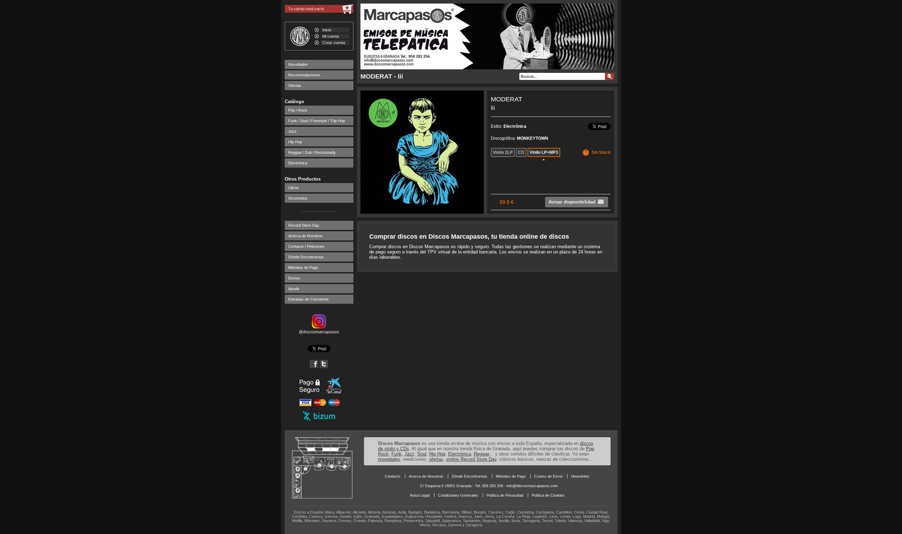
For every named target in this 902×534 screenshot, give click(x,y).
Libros (293, 188)
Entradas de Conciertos (308, 299)
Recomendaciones (304, 75)
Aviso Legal (420, 495)
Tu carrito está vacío (306, 9)
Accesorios (298, 198)
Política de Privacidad (505, 495)
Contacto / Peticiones (306, 246)
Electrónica (297, 163)
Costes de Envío (548, 476)
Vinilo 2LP (503, 152)
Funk (396, 454)
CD (521, 152)
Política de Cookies (548, 495)
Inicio (326, 30)
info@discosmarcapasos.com (532, 486)
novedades (389, 459)
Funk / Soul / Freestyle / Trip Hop (316, 121)
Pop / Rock (297, 110)
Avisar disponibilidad (572, 202)
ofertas (436, 459)
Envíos (294, 278)
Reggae (481, 454)
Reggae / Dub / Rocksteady (312, 152)
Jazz (292, 131)
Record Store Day (303, 225)
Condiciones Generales (458, 495)
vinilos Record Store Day (471, 459)
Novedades (298, 64)
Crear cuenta (333, 42)
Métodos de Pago (303, 267)
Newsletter (580, 476)
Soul (421, 454)
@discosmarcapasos (319, 331)
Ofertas (294, 85)
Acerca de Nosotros (305, 236)
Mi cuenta (330, 36)
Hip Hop (295, 142)
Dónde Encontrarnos (306, 257)
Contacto (392, 476)
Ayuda (293, 289)
